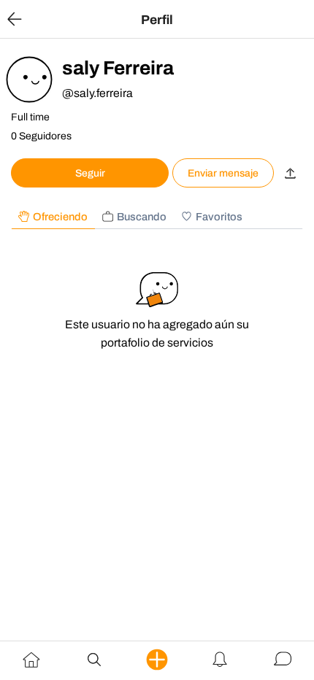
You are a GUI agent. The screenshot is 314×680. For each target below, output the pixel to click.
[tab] (53, 217)
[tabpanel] (157, 317)
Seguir (90, 173)
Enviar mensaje (223, 173)
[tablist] (157, 216)
